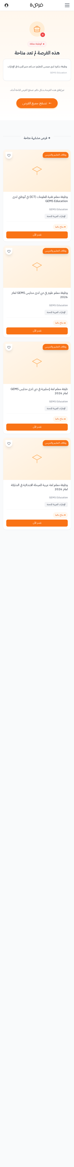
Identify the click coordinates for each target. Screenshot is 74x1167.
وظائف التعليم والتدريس (55, 154)
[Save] (9, 155)
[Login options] (6, 5)
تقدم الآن (37, 235)
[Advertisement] (37, 1156)
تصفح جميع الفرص (34, 103)
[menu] (67, 5)
